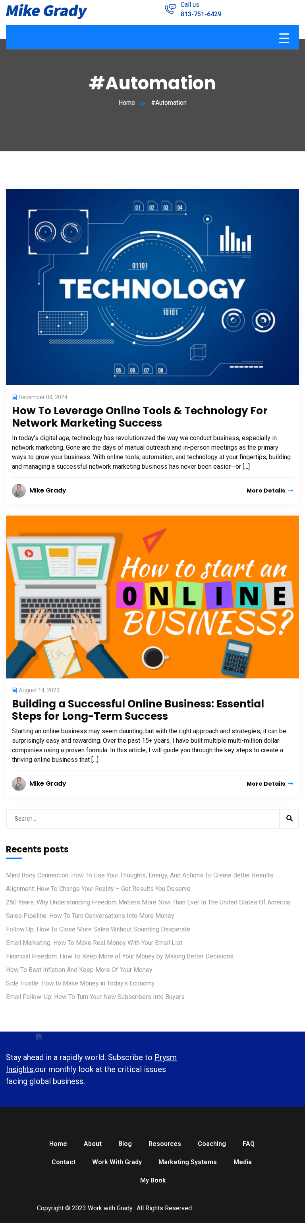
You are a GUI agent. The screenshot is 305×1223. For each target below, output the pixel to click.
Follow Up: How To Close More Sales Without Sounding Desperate (98, 929)
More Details (266, 491)
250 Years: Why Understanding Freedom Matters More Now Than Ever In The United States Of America (148, 902)
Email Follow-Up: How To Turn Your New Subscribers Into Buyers (95, 997)
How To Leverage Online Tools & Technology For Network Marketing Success (140, 417)
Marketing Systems (187, 1162)
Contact (63, 1162)
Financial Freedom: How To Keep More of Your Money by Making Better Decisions (120, 956)
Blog (125, 1144)
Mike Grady (47, 490)
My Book (153, 1180)
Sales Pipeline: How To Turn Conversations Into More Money (90, 916)
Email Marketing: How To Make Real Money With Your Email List (94, 943)
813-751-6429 (201, 14)
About (93, 1144)
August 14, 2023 (39, 690)
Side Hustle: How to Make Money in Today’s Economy (80, 983)
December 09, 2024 (43, 397)
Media (243, 1162)
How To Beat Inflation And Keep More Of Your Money (79, 970)
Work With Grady (117, 1162)
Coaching (212, 1144)
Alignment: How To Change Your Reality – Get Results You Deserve (98, 889)
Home (126, 102)
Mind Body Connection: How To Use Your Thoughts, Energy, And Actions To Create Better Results (139, 875)
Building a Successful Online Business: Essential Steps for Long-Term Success (138, 710)
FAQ (249, 1144)
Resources (165, 1144)
